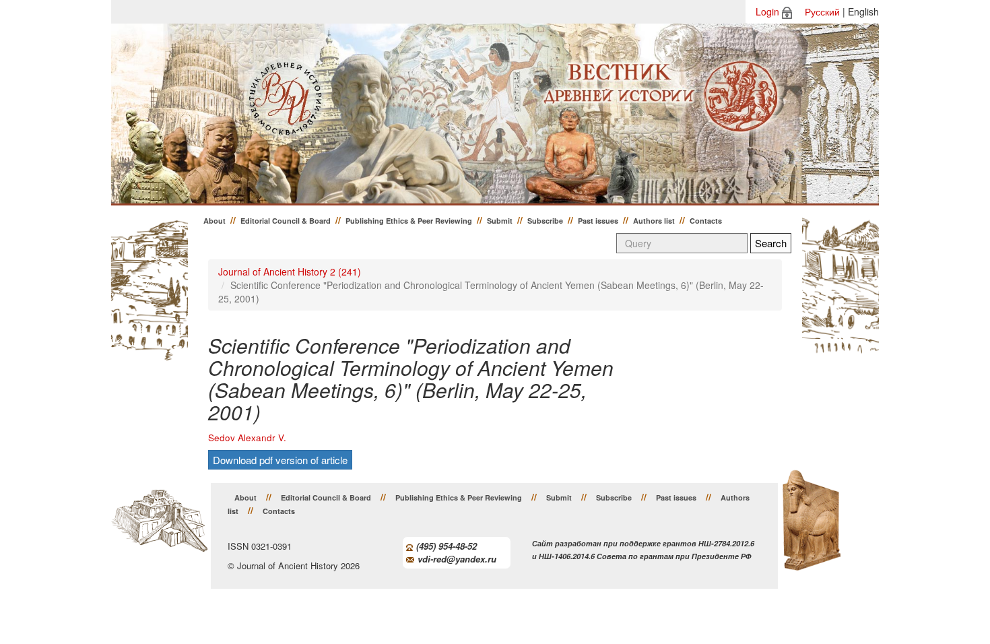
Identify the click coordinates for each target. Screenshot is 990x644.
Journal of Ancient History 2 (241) (289, 271)
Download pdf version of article (280, 460)
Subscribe (545, 221)
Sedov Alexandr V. (247, 437)
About (214, 221)
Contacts (706, 221)
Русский (822, 11)
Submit (500, 221)
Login (767, 11)
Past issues (598, 221)
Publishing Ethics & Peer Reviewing (408, 221)
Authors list (654, 221)
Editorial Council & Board (285, 221)
